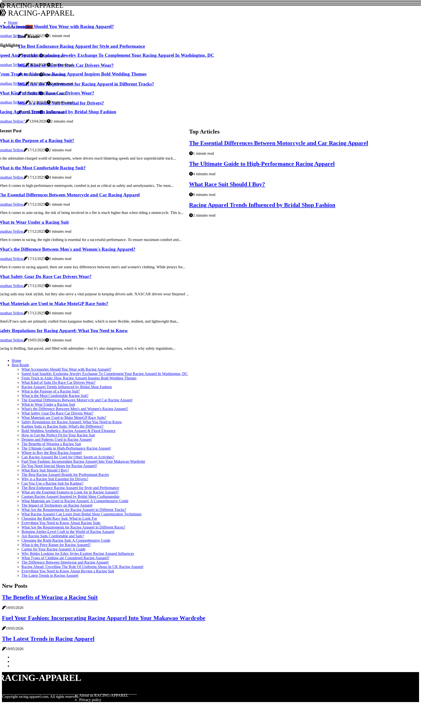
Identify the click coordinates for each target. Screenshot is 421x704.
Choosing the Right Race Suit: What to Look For (59, 518)
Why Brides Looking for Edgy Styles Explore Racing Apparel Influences (77, 553)
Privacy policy (90, 700)
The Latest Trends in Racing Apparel (49, 575)
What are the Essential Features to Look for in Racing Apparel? (70, 492)
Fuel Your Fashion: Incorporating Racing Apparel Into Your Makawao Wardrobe (83, 461)
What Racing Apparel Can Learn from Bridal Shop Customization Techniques (81, 514)
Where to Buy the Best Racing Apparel (51, 453)
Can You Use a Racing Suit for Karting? (52, 483)
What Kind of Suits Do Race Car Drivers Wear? (58, 382)
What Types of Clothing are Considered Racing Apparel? (65, 558)
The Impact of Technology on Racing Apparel (56, 505)
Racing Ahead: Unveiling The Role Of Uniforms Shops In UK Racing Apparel (82, 567)
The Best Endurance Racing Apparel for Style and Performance (70, 488)
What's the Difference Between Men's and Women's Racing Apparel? (74, 409)
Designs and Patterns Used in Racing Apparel (56, 439)
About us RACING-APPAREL (103, 695)
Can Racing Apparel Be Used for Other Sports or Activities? (67, 457)
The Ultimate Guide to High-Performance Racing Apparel (262, 164)
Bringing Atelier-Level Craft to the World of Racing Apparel (67, 532)
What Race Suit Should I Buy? (227, 184)
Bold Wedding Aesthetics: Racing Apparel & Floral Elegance (68, 431)
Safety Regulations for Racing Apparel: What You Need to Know (71, 422)
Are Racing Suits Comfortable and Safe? (52, 536)
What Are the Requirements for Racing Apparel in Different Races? (73, 527)
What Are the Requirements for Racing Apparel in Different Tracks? (73, 510)
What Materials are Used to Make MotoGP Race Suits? (63, 417)
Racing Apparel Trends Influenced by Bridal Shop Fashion (262, 205)
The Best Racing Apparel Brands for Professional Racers (65, 475)
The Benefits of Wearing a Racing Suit (51, 444)
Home (16, 360)
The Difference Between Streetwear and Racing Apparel (64, 562)
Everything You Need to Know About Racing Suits (60, 523)
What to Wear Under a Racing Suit (48, 404)
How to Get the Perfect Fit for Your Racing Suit (58, 435)
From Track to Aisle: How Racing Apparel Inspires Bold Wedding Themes (78, 378)
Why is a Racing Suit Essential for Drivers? (54, 479)
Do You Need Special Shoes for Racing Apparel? (59, 466)
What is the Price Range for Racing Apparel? (56, 545)
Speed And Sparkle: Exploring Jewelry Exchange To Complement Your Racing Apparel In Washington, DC (104, 374)
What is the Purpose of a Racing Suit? (50, 391)
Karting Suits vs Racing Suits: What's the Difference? (62, 426)
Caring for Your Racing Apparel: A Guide (53, 549)
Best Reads (20, 365)
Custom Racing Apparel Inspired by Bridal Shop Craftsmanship (70, 496)
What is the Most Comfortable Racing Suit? (54, 396)
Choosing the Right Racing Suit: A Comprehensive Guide (65, 540)
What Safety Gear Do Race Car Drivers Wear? (57, 413)
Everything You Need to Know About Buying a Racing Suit (67, 571)
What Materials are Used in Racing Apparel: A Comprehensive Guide (74, 501)
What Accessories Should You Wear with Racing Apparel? (66, 369)
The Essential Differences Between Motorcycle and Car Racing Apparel (278, 143)
